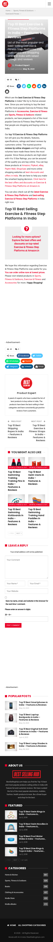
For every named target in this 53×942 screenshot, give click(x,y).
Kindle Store (10, 898)
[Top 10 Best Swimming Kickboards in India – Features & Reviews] (16, 500)
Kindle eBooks (10, 904)
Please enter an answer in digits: (18, 609)
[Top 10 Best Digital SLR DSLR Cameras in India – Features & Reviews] (11, 732)
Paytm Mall (10, 169)
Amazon (26, 165)
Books (7, 886)
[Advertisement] (26, 314)
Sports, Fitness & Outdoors (19, 467)
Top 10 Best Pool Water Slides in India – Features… (32, 837)
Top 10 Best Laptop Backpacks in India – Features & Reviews (29, 717)
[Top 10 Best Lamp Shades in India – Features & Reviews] (11, 746)
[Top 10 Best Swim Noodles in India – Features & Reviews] (11, 827)
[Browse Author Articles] (26, 383)
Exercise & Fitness (32, 279)
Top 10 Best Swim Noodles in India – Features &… (33, 825)
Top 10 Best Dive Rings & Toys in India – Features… (32, 849)
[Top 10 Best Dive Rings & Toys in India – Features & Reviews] (11, 851)
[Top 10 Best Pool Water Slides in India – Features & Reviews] (11, 839)
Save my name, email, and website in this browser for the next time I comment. (27, 602)
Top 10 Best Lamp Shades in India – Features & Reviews (33, 744)
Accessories (11, 282)
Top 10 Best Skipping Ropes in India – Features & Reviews (16, 431)
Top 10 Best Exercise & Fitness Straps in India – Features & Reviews (37, 433)
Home (13, 925)
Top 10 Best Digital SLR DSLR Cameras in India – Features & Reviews (33, 731)
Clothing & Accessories (14, 892)
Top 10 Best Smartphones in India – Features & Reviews (33, 703)
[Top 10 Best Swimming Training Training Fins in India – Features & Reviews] (16, 463)
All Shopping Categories (32, 925)
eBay (41, 165)
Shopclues (21, 169)
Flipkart (34, 165)
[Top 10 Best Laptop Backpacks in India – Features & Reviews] (11, 717)
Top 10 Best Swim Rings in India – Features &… (32, 813)
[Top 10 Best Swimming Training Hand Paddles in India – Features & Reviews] (36, 500)
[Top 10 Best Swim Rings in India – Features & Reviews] (11, 814)
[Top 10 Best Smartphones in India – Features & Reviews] (11, 705)
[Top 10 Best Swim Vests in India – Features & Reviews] (36, 463)
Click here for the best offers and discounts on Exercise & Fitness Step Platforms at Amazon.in (25, 182)
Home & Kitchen (11, 875)
